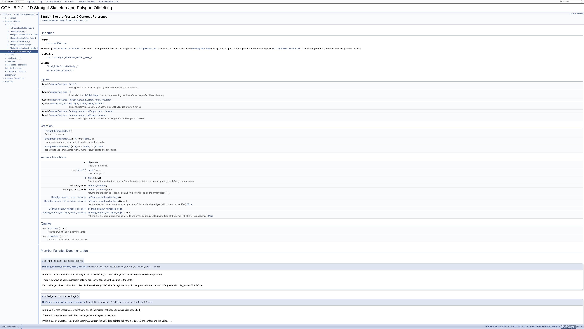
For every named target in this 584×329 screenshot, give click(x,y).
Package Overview (86, 1)
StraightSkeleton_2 (18, 31)
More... (190, 204)
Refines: (45, 40)
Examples (9, 82)
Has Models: (47, 54)
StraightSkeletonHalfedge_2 (21, 45)
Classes (11, 55)
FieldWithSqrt (91, 95)
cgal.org (31, 1)
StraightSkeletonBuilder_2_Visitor (24, 35)
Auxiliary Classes (15, 58)
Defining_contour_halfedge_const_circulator (91, 111)
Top (40, 1)
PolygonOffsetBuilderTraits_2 (22, 28)
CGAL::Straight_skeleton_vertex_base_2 (69, 57)
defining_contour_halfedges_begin (105, 209)
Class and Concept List (14, 78)
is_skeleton (53, 236)
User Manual (10, 18)
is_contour (53, 228)
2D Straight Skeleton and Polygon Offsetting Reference (60, 20)
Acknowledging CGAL (109, 1)
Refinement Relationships (16, 65)
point (90, 170)
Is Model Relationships (14, 68)
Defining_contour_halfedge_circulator (87, 115)
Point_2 (72, 84)
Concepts (12, 25)
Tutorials (69, 1)
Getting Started (53, 1)
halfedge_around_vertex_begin (103, 197)
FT (70, 92)
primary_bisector (96, 185)
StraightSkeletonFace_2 (20, 41)
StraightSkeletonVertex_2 (20, 51)
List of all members (576, 14)
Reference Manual (13, 21)
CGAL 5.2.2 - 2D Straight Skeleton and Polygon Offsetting (26, 15)
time (100, 146)
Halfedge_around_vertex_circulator (86, 103)
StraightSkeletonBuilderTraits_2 (23, 38)
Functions (12, 61)
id (75, 139)
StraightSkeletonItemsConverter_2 (24, 48)
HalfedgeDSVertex (56, 43)
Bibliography (10, 75)
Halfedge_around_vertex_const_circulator (90, 100)
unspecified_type (58, 84)
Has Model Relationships (15, 72)
